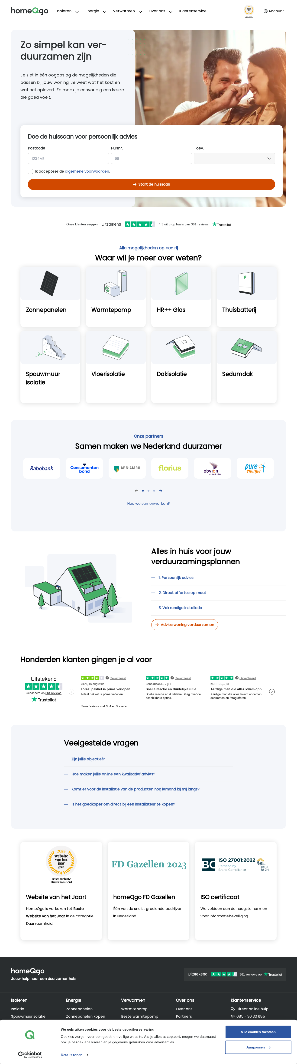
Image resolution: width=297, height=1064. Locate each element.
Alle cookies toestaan (258, 1032)
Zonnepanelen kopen (85, 1016)
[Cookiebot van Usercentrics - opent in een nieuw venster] (30, 1054)
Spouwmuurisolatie (28, 1016)
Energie (92, 11)
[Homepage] (34, 11)
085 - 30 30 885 (250, 1016)
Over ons (157, 11)
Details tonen (71, 1055)
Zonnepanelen (79, 1009)
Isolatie (17, 1009)
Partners (184, 1016)
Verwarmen (124, 11)
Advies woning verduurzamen (187, 624)
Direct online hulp (252, 1009)
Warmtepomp (134, 1009)
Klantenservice (193, 11)
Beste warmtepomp (139, 1016)
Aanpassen (255, 1047)
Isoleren (64, 11)
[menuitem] (67, 11)
